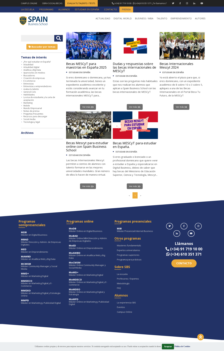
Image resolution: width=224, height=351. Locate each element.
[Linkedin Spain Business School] (194, 3)
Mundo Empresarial (32, 108)
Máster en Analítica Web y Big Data (38, 257)
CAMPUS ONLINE (29, 3)
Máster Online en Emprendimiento (86, 246)
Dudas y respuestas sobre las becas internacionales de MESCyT (134, 67)
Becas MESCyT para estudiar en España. (135, 145)
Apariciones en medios (34, 72)
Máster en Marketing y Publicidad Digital (41, 301)
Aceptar (168, 346)
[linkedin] (176, 233)
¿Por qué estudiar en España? (37, 61)
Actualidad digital (31, 67)
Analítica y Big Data (32, 70)
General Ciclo (29, 91)
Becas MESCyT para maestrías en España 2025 (86, 66)
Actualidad (28, 64)
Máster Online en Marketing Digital (86, 273)
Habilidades (29, 94)
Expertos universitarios (128, 250)
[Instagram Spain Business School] (187, 3)
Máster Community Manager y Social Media (39, 266)
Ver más (86, 106)
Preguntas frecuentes (33, 113)
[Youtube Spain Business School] (201, 3)
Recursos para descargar (35, 116)
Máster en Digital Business (34, 233)
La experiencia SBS (126, 302)
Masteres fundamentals (129, 245)
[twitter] (169, 226)
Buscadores (29, 75)
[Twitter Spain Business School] (173, 3)
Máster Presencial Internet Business (135, 229)
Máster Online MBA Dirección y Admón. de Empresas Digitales (88, 238)
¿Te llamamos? (140, 3)
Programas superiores (128, 255)
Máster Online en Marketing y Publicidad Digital (89, 302)
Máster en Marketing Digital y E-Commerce (36, 283)
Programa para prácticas (129, 259)
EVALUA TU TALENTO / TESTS (81, 3)
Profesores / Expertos (128, 279)
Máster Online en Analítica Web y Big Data (87, 255)
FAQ (119, 288)
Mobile (26, 105)
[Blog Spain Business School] (36, 20)
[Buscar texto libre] (58, 38)
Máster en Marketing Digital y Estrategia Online (40, 293)
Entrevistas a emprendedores (37, 86)
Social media (29, 119)
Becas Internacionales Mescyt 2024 (176, 66)
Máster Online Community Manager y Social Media (87, 265)
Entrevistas (28, 83)
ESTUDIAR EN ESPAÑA (79, 72)
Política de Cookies (182, 346)
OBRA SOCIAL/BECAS (52, 3)
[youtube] (191, 233)
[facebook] (184, 226)
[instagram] (198, 226)
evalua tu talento (31, 89)
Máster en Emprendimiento (34, 250)
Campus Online (124, 312)
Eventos (121, 307)
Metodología (123, 283)
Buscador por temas (43, 46)
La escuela (122, 274)
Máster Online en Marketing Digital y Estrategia (87, 292)
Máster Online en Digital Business (85, 229)
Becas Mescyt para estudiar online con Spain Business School (87, 146)
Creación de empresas (34, 78)
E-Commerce (29, 81)
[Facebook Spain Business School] (180, 3)
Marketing (27, 102)
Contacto (184, 263)
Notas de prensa (31, 111)
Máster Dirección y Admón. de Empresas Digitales (41, 242)
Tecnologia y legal (31, 122)
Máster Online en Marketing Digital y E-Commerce (88, 282)
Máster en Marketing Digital (34, 274)
